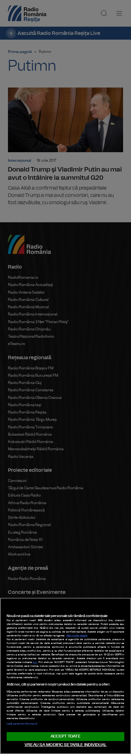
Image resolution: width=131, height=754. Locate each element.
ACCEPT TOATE (65, 736)
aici (35, 662)
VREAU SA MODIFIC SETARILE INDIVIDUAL (65, 745)
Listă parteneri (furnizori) (22, 724)
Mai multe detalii (77, 635)
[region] (65, 676)
